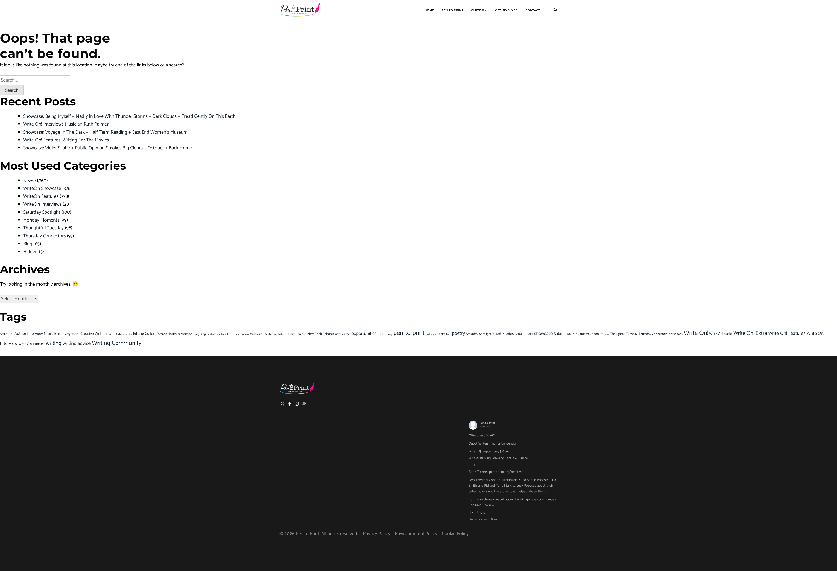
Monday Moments (41, 220)
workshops (676, 334)
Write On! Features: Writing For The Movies (66, 140)
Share (494, 520)
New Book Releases (321, 334)
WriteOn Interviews (42, 204)
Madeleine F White (261, 334)
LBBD (230, 334)
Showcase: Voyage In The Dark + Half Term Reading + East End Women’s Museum (105, 132)
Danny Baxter (115, 334)
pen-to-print (408, 333)
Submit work (564, 334)
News (28, 181)
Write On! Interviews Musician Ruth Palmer (66, 124)
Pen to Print (487, 423)
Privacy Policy (376, 534)
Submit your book (588, 334)
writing (53, 343)
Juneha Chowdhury (216, 334)
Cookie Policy (455, 534)
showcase (543, 333)
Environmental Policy (416, 534)
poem (441, 334)
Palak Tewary (385, 334)
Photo (480, 513)
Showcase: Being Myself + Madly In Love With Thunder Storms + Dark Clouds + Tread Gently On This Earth (129, 116)
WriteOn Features (40, 196)
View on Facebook (478, 520)
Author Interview (28, 334)
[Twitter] (282, 404)
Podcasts (430, 334)
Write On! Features (787, 333)
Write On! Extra (750, 333)
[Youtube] (304, 404)
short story (524, 334)
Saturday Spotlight (41, 212)
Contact (533, 10)
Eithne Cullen (144, 333)
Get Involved (506, 10)
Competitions (71, 334)
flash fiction (185, 334)
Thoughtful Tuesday (43, 228)
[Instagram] (297, 404)
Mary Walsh (278, 334)
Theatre (605, 334)
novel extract (342, 334)
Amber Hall (6, 334)
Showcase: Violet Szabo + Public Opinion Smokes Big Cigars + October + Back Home (107, 148)
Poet (448, 334)
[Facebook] (290, 404)
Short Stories (503, 334)
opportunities (363, 333)
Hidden (30, 252)
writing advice (77, 343)
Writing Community (117, 343)
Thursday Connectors (44, 236)
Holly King (199, 334)
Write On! (479, 10)
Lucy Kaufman (241, 334)
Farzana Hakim (167, 334)
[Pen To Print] (300, 9)
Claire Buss (53, 333)
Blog (27, 244)
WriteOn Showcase (42, 189)
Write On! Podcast (32, 344)
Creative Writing (93, 334)
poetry (458, 333)
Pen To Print (452, 10)
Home (429, 10)
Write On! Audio (720, 334)
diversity (127, 334)
